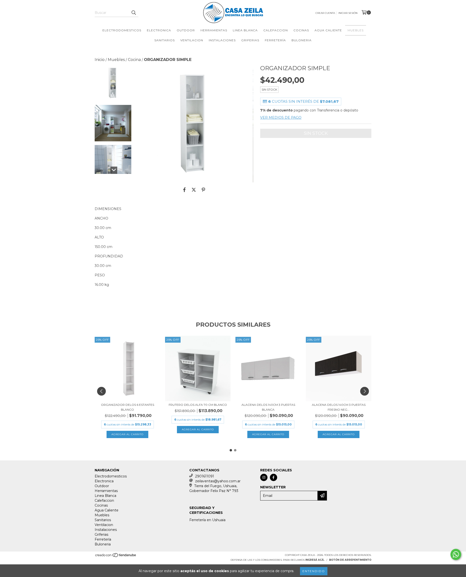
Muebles (356, 30)
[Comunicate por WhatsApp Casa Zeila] (455, 554)
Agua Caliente (328, 30)
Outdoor (186, 30)
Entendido (313, 571)
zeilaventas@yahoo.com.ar (218, 481)
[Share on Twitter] (193, 189)
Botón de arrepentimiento (350, 559)
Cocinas (301, 30)
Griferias (250, 40)
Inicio (100, 59)
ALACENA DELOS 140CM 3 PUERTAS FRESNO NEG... (339, 407)
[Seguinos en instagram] (263, 477)
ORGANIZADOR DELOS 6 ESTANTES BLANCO (127, 407)
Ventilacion (191, 40)
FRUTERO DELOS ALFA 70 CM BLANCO (198, 405)
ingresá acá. (315, 559)
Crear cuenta (325, 13)
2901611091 (204, 476)
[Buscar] (133, 12)
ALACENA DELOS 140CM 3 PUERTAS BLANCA (268, 407)
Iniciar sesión (348, 13)
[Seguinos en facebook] (273, 477)
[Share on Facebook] (184, 189)
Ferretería (275, 40)
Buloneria (301, 40)
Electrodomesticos (121, 30)
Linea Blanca (245, 30)
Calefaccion (275, 30)
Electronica (159, 30)
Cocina (134, 59)
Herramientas (213, 30)
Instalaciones (222, 40)
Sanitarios (164, 40)
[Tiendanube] (116, 556)
